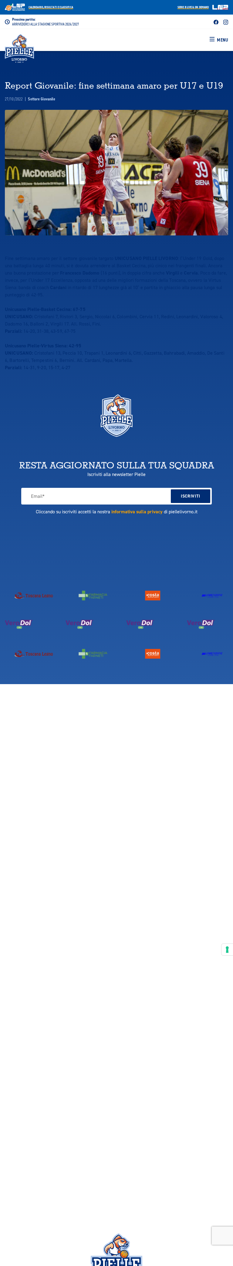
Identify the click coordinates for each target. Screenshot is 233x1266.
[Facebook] (216, 22)
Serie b (193, 7)
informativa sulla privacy (137, 511)
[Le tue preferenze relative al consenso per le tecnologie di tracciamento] (227, 949)
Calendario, (51, 7)
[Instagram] (225, 22)
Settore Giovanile (41, 99)
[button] (219, 40)
